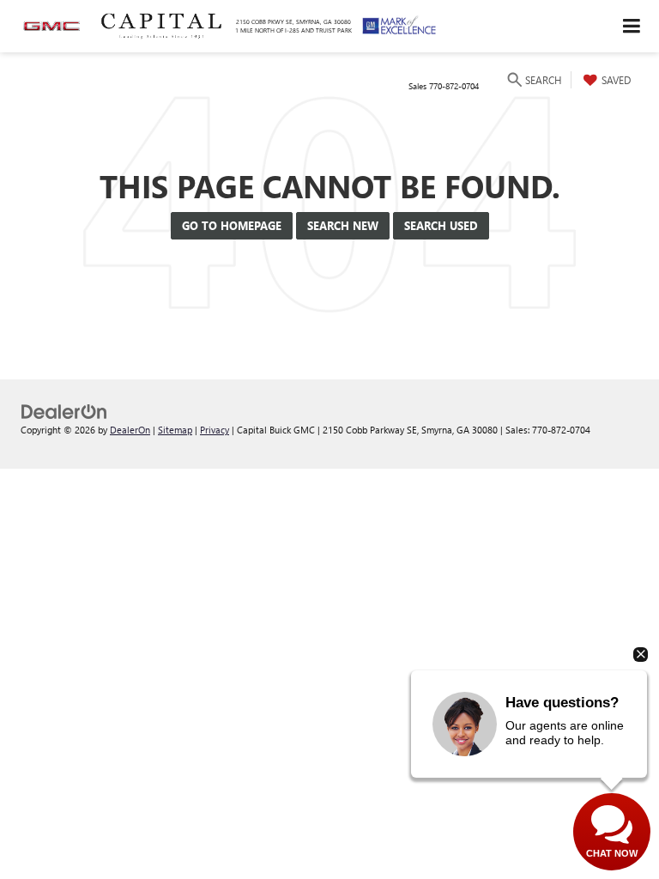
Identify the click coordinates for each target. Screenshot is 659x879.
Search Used (441, 225)
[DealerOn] (64, 410)
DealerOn (130, 429)
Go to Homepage (231, 225)
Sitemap (175, 429)
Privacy (214, 429)
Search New (342, 225)
